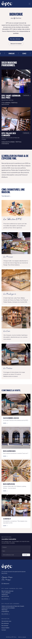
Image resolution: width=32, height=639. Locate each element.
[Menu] (29, 3)
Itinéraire (26, 95)
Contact (4, 630)
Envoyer (25, 554)
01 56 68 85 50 (5, 143)
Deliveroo (5, 599)
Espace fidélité (5, 627)
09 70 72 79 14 (5, 104)
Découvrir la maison (16, 43)
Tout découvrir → (6, 196)
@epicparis (6, 583)
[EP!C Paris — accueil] (7, 3)
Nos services (5, 625)
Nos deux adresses (15, 39)
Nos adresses (5, 623)
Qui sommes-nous (6, 621)
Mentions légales (22, 637)
